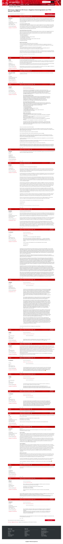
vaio (9, 415)
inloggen (49, 4)
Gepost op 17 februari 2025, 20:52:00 (25, 374)
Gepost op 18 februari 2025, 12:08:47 (25, 499)
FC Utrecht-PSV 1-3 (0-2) (12, 220)
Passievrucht (10, 18)
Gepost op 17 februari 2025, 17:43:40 (25, 329)
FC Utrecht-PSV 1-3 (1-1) (12, 291)
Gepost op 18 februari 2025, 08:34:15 (25, 413)
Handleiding (18, 6)
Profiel (28, 4)
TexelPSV (10, 332)
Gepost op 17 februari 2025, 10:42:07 (25, 57)
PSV (10, 19)
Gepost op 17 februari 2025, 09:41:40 (25, 16)
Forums (18, 4)
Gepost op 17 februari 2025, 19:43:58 (25, 343)
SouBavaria (10, 151)
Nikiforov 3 (24, 503)
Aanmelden (9, 530)
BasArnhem (10, 211)
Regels (15, 6)
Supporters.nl (43, 528)
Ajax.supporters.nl (43, 530)
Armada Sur (10, 345)
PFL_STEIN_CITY (11, 232)
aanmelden (52, 4)
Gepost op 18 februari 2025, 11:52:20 (25, 478)
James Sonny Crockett (12, 72)
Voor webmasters (27, 530)
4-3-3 (15, 80)
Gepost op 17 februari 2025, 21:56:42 (25, 391)
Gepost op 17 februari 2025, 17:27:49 (25, 279)
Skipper (10, 59)
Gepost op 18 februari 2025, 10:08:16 (25, 426)
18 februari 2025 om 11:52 (30, 503)
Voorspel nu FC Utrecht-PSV (13, 27)
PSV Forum (11, 10)
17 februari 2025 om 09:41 (31, 88)
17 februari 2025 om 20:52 (30, 395)
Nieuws (15, 4)
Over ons (26, 528)
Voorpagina (10, 4)
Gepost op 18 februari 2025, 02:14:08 (25, 409)
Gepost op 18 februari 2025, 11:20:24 (25, 464)
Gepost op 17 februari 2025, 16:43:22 (25, 229)
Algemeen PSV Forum (21, 10)
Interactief (22, 4)
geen (15, 26)
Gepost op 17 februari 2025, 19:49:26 (25, 357)
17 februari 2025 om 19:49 (31, 378)
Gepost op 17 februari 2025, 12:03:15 (25, 84)
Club (25, 4)
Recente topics (11, 6)
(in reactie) (31, 84)
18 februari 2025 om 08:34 (29, 482)
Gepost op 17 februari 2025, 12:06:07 (25, 149)
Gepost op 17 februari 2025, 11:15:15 (25, 70)
